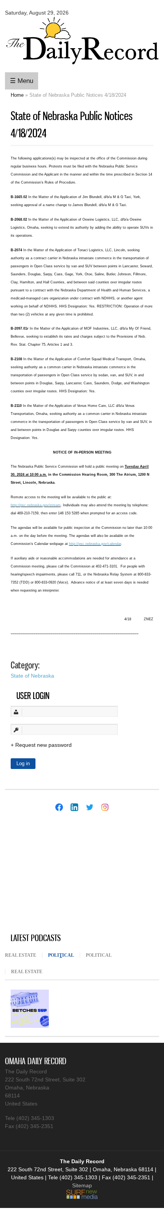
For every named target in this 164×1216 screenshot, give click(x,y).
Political (64, 955)
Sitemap (82, 1185)
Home (17, 95)
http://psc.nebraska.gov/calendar (95, 544)
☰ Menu (21, 81)
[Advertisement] (62, 873)
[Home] (82, 66)
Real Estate (20, 955)
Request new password (43, 745)
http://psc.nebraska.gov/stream (36, 505)
